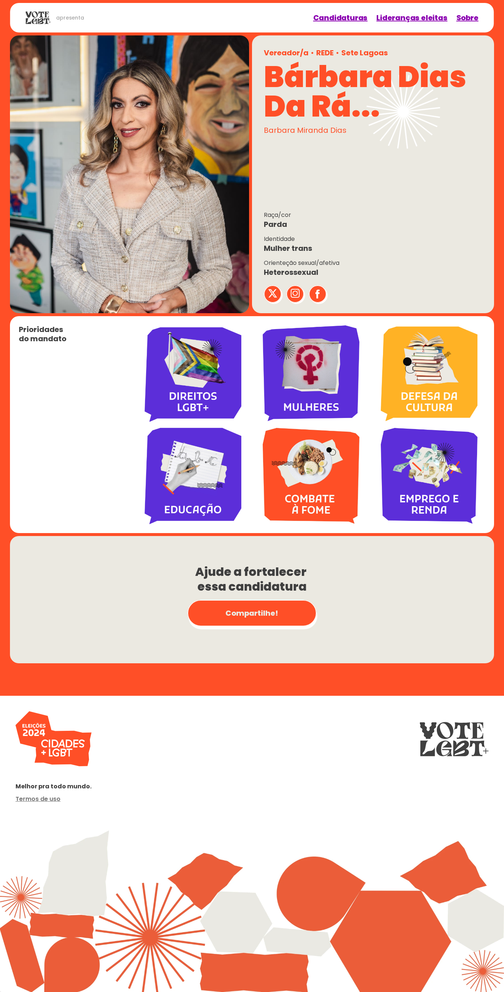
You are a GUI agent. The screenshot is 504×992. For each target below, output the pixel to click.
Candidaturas (340, 18)
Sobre (467, 18)
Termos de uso (38, 799)
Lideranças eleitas (411, 18)
